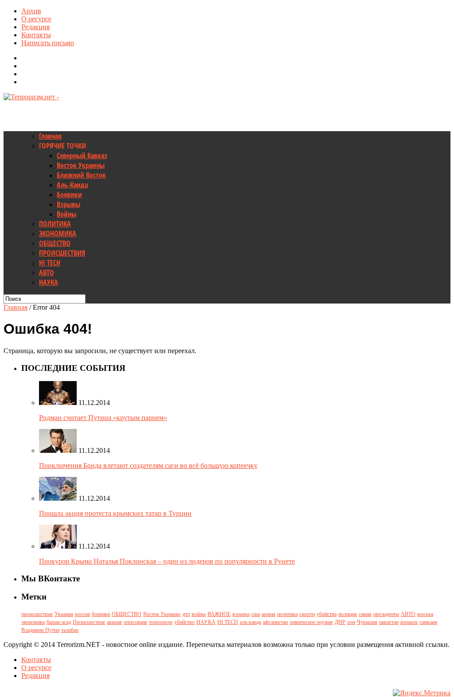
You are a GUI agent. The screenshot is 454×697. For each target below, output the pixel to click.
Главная (50, 136)
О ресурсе (36, 19)
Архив (31, 11)
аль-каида (250, 622)
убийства (327, 614)
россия (82, 614)
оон (351, 622)
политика (287, 614)
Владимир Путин (40, 630)
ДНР (340, 622)
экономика (33, 622)
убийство (184, 622)
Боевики (69, 194)
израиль (409, 622)
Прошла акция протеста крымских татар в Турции (115, 513)
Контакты (36, 35)
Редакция (35, 27)
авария (114, 622)
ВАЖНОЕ (219, 614)
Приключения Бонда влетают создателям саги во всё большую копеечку (148, 465)
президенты (386, 614)
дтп (186, 614)
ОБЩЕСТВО (54, 243)
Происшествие (89, 622)
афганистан (275, 622)
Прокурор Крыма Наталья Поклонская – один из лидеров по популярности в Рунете (167, 561)
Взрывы (68, 204)
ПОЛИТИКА (55, 224)
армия (268, 614)
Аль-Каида (72, 185)
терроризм (160, 622)
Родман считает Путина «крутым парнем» (103, 417)
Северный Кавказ (82, 155)
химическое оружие (311, 622)
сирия (365, 614)
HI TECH (49, 263)
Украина (64, 614)
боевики (101, 614)
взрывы (241, 614)
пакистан (389, 622)
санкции (428, 622)
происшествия (37, 614)
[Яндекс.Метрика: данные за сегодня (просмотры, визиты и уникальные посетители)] (421, 693)
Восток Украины (81, 165)
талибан (69, 630)
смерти (307, 614)
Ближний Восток (81, 175)
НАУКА (48, 282)
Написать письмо (47, 43)
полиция (347, 614)
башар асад (59, 622)
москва (425, 614)
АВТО (46, 272)
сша (255, 614)
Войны (66, 214)
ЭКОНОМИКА (57, 233)
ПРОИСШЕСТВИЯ (62, 253)
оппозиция (135, 622)
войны (199, 614)
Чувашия (367, 622)
